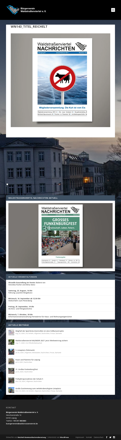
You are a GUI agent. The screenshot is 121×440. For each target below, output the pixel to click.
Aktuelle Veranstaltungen (22, 277)
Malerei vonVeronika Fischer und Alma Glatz (26, 283)
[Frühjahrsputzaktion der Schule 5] (11, 380)
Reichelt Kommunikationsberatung (32, 437)
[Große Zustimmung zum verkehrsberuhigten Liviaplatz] (11, 390)
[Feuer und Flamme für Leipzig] (11, 361)
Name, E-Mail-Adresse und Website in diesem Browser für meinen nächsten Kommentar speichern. (47, 184)
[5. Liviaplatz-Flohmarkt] (11, 352)
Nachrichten (46, 333)
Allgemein (37, 333)
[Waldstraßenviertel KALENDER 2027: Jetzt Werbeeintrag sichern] (11, 342)
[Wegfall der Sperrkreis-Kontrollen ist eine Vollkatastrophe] (11, 333)
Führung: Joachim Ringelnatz (20, 291)
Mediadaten (36, 353)
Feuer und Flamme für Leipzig (27, 360)
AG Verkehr (30, 333)
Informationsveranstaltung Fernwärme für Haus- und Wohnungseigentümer (40, 315)
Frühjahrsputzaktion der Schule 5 (29, 379)
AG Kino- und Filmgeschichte (21, 307)
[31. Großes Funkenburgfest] (11, 371)
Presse (52, 333)
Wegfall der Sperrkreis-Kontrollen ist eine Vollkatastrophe (39, 331)
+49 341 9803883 (19, 421)
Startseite (59, 333)
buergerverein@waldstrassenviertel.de (22, 423)
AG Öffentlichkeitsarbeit (34, 343)
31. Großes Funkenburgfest (26, 369)
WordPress (64, 437)
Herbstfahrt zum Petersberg (24, 299)
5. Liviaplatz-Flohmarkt (25, 350)
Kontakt (89, 437)
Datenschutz (98, 437)
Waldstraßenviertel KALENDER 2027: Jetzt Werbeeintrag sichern (41, 340)
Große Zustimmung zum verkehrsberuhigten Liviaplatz (38, 388)
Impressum (80, 437)
